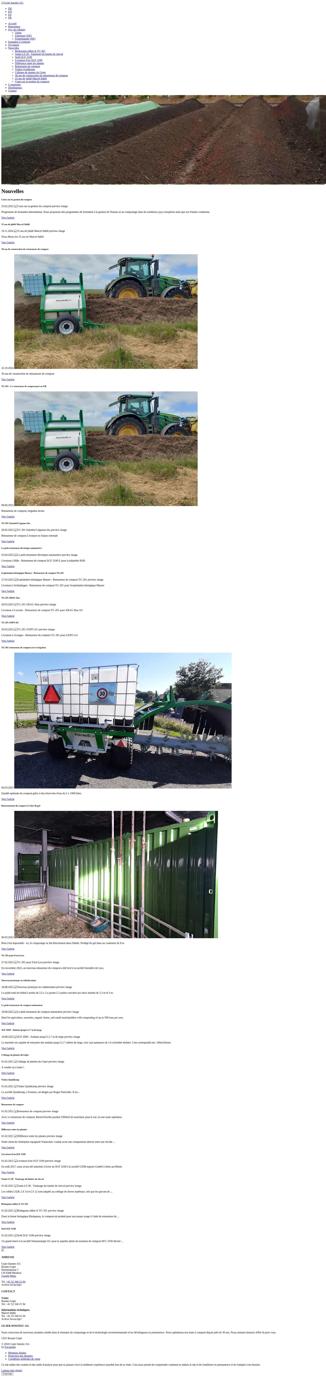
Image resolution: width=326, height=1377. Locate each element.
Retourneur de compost (27, 66)
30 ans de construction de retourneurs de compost (41, 75)
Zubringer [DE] (23, 35)
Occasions (13, 44)
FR (10, 17)
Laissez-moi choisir (11, 1370)
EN (10, 11)
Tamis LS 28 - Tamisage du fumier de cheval (39, 54)
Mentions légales (17, 1352)
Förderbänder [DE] (25, 38)
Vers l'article (7, 217)
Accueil (12, 23)
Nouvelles (13, 48)
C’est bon (7, 1374)
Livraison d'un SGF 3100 (28, 60)
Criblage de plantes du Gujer (30, 72)
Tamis (18, 32)
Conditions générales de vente (24, 1358)
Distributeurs (15, 87)
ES (9, 14)
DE (10, 8)
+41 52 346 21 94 (15, 1281)
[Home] (12, 2)
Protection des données (20, 1355)
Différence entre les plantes (29, 63)
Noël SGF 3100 (23, 57)
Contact (12, 90)
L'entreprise (14, 84)
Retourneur (14, 26)
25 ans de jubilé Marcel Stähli (31, 78)
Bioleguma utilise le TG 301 (30, 51)
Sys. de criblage (16, 29)
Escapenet (10, 1347)
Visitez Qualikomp (25, 69)
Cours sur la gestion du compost (32, 81)
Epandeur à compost (19, 41)
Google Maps (8, 1275)
